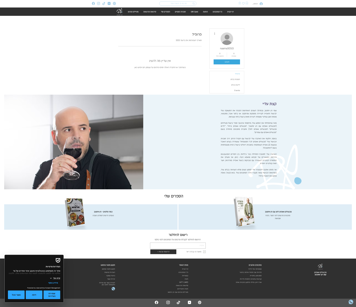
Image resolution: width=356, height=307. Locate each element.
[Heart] (243, 3)
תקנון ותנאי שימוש (108, 269)
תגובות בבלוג (235, 79)
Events (237, 90)
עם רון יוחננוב (320, 274)
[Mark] (247, 3)
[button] (240, 3)
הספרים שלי (173, 196)
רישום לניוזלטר (178, 235)
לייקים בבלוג (235, 85)
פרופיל (237, 74)
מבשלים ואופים (320, 272)
